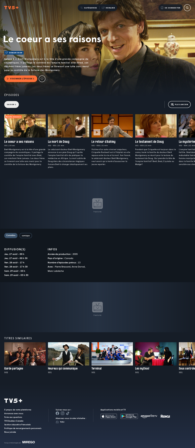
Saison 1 (11, 104)
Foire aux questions (13, 417)
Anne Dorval (78, 266)
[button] (88, 7)
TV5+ (62, 422)
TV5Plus (11, 8)
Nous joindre (10, 432)
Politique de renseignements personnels (22, 428)
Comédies (10, 235)
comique (26, 235)
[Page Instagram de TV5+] (62, 413)
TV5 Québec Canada (13, 421)
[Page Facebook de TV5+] (57, 413)
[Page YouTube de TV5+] (67, 413)
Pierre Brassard (63, 266)
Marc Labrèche (56, 270)
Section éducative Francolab (17, 424)
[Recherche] (187, 7)
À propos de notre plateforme (17, 410)
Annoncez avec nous (13, 413)
